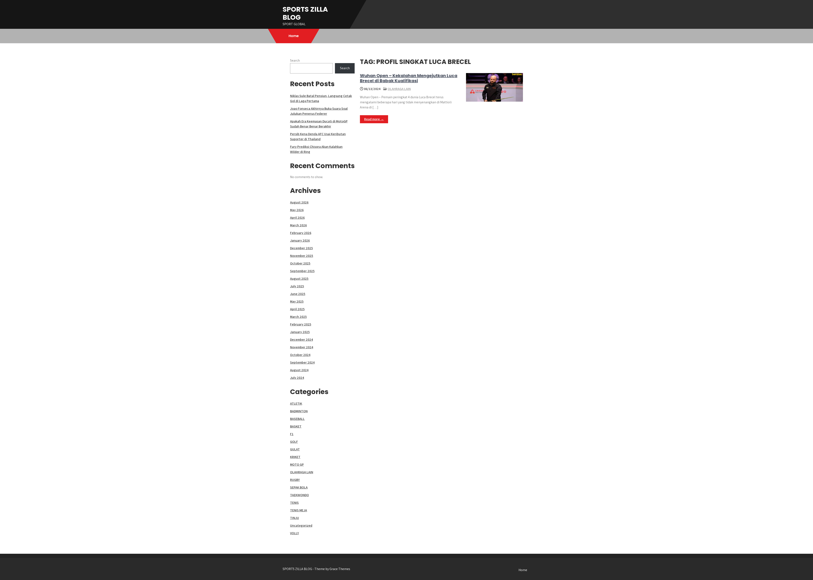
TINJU (294, 518)
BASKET (295, 426)
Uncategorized (301, 525)
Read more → (374, 119)
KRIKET (295, 457)
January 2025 (300, 332)
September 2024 (302, 362)
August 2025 (299, 278)
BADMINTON (299, 411)
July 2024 (297, 377)
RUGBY (295, 480)
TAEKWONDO (299, 495)
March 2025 (298, 316)
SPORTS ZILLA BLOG (305, 13)
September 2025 (302, 271)
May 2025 (297, 301)
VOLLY (294, 533)
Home (294, 35)
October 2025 (300, 263)
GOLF (294, 441)
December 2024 (301, 339)
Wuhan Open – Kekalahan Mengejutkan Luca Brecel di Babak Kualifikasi (408, 78)
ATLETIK (296, 403)
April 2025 (297, 309)
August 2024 (299, 370)
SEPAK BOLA (299, 487)
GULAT (295, 449)
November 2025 (301, 255)
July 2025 (297, 286)
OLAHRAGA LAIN (399, 89)
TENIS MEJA (298, 510)
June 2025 (297, 294)
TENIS (294, 502)
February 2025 (300, 324)
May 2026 (297, 210)
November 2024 (301, 347)
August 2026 (299, 202)
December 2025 (301, 248)
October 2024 (300, 355)
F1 (291, 434)
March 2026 (298, 225)
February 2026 (300, 233)
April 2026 (297, 217)
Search (295, 60)
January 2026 (300, 240)
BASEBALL (297, 419)
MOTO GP (297, 464)
